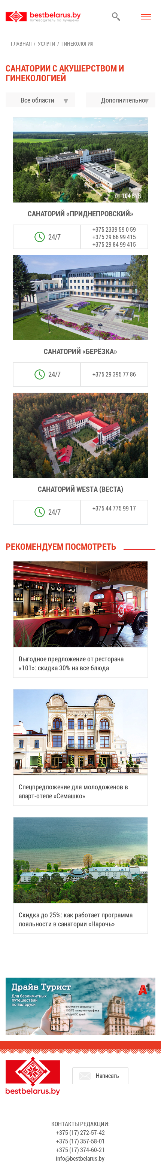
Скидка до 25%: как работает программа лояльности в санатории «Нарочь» (76, 919)
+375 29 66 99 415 (114, 237)
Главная (21, 43)
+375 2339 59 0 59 (114, 229)
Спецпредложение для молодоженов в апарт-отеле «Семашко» (73, 791)
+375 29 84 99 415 (114, 244)
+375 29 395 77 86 (114, 374)
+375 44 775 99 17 (114, 508)
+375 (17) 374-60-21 (80, 1150)
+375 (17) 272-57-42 (80, 1132)
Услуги (46, 43)
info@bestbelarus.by (80, 1158)
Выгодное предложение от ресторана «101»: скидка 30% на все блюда (71, 663)
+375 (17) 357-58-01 (80, 1141)
